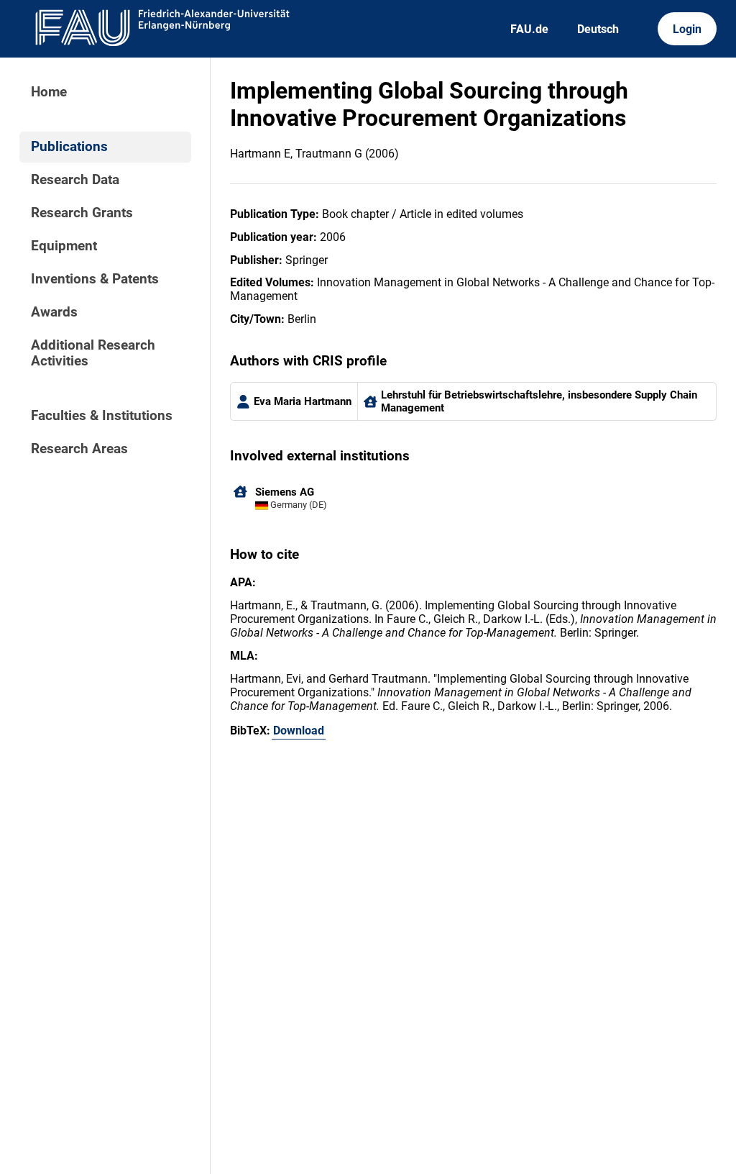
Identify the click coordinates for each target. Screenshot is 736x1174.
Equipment (64, 246)
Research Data (75, 180)
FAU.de (529, 29)
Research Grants (82, 213)
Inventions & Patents (95, 279)
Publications (69, 147)
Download (298, 730)
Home (49, 92)
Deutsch (598, 29)
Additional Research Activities (93, 353)
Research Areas (79, 449)
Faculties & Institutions (101, 416)
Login (687, 29)
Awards (54, 312)
